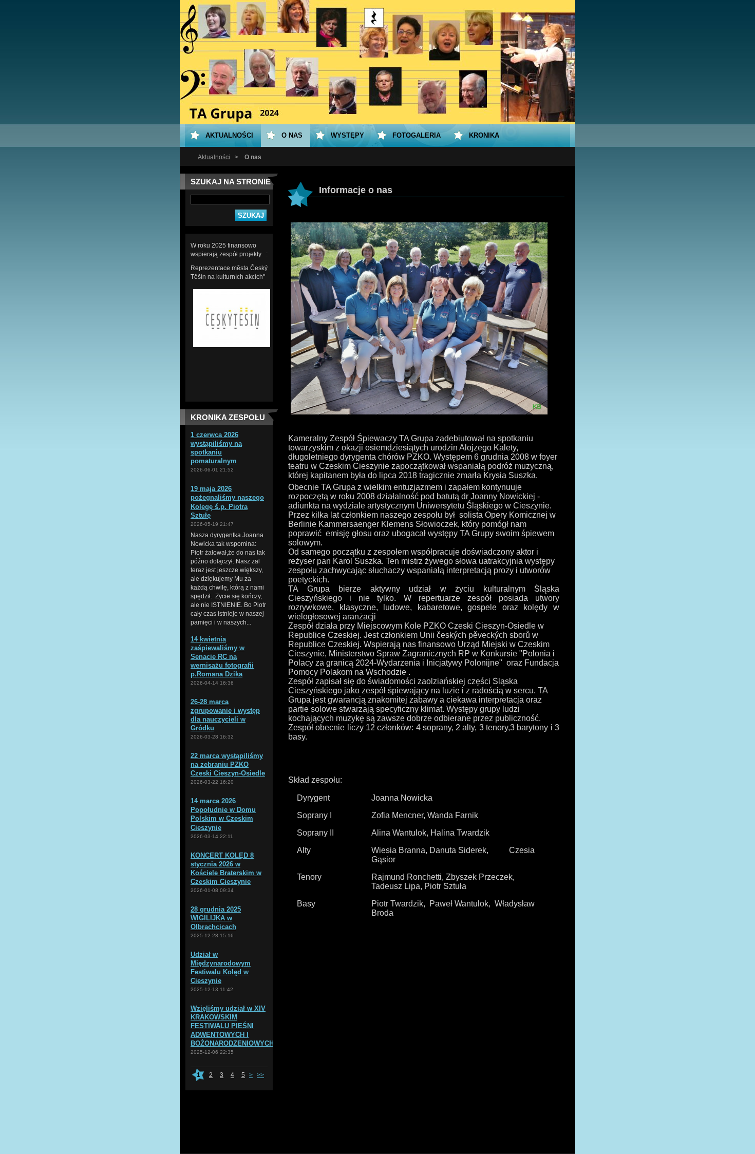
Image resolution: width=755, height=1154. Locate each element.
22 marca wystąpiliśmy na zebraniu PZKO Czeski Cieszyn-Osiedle (228, 764)
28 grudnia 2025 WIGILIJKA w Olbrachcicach (216, 918)
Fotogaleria (416, 135)
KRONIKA (484, 135)
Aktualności (214, 157)
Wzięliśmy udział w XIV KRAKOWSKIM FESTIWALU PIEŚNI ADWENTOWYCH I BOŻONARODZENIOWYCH (232, 1026)
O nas (292, 135)
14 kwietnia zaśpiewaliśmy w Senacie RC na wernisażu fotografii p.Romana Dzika (222, 656)
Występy (347, 135)
